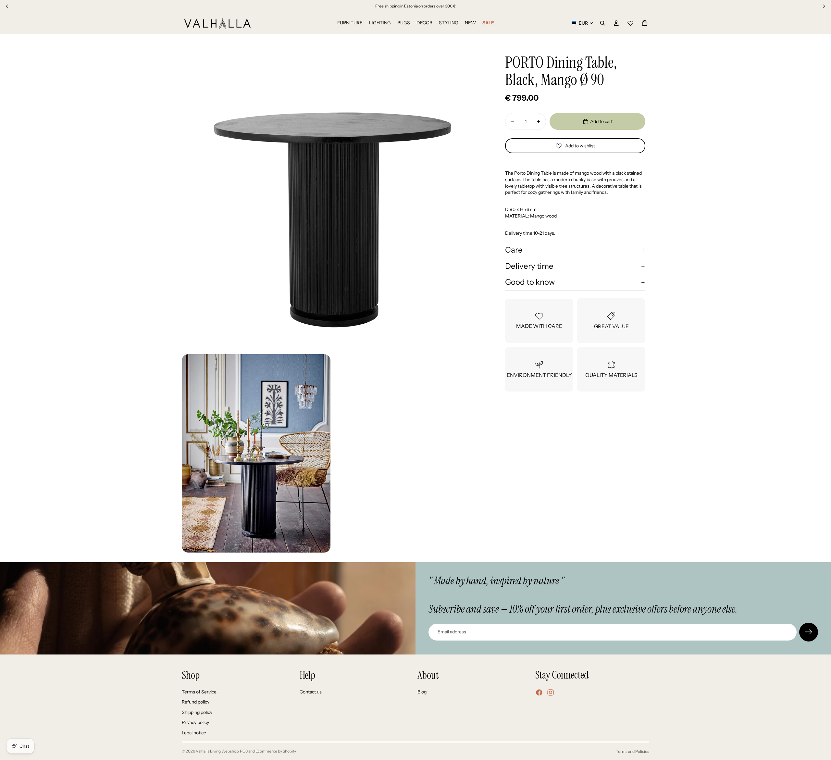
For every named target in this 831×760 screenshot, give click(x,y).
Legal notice (194, 733)
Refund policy (195, 702)
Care (514, 250)
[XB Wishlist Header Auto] (630, 22)
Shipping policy (197, 712)
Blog (422, 691)
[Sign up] (808, 632)
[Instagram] (550, 692)
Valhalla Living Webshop (217, 751)
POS (244, 751)
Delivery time (529, 266)
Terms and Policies (632, 751)
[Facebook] (539, 692)
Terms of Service (199, 691)
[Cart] (645, 23)
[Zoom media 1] (334, 196)
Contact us (311, 691)
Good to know (530, 282)
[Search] (602, 23)
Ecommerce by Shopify (275, 751)
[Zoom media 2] (256, 453)
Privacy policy (195, 722)
